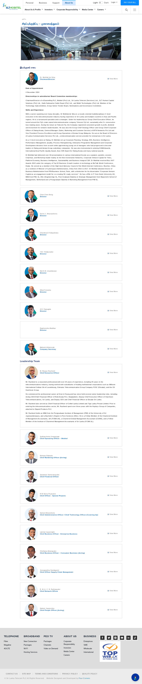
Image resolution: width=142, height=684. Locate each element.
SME (86, 645)
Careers (100, 10)
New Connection (30, 641)
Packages (28, 645)
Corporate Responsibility (67, 10)
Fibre (6, 641)
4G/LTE (7, 648)
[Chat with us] (135, 677)
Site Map (26, 674)
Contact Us (12, 674)
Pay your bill (130, 2)
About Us (69, 3)
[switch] (101, 2)
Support (55, 3)
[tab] (71, 79)
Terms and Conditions (46, 674)
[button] (134, 9)
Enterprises (88, 641)
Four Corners (84, 678)
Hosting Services (30, 652)
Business (43, 3)
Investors (49, 10)
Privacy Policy (70, 674)
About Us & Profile (33, 10)
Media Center (87, 10)
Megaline (7, 645)
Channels (47, 645)
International (88, 652)
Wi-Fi (26, 648)
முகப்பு (24, 19)
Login (113, 2)
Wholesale (88, 648)
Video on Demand (51, 648)
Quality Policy (89, 674)
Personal (29, 3)
